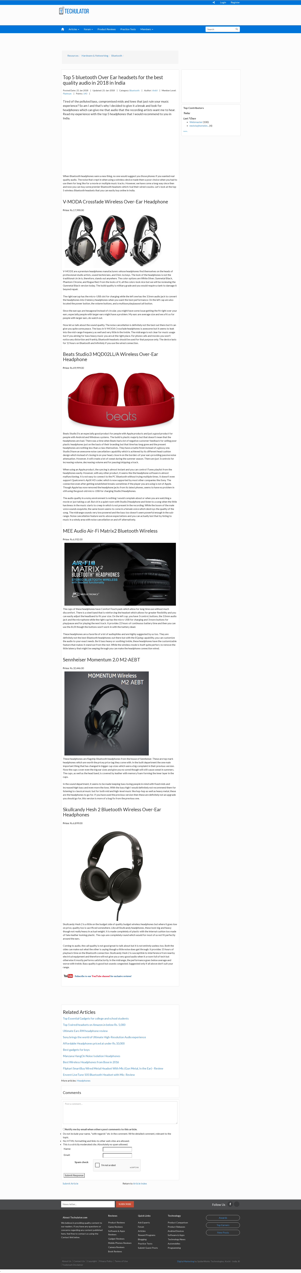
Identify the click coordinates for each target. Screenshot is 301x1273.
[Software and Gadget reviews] (74, 10)
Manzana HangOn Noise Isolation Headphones (91, 1056)
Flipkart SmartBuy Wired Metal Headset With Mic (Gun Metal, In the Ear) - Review (113, 1068)
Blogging (142, 1239)
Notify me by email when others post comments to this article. (101, 1129)
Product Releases (176, 1226)
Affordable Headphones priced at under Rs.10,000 (93, 1043)
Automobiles (174, 1243)
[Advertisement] (134, 41)
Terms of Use (121, 1261)
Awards (223, 1217)
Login (223, 2)
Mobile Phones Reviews (120, 1243)
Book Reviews (115, 1251)
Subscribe (125, 1204)
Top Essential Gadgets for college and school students (96, 1018)
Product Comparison (178, 1222)
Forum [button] (87, 29)
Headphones (83, 1080)
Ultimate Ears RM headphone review (85, 1031)
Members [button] (146, 29)
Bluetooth (116, 55)
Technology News (176, 1239)
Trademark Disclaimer (72, 1264)
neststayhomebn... (199, 125)
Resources (73, 55)
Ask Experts (144, 1222)
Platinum (67, 93)
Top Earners (223, 1225)
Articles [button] (73, 29)
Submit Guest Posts (148, 1247)
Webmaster (196, 121)
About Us (66, 1261)
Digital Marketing (185, 1261)
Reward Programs (146, 1235)
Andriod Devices (176, 1231)
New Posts (223, 1232)
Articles (142, 1231)
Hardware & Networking (95, 55)
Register (235, 2)
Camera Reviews (116, 1247)
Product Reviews (107, 29)
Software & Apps (176, 1235)
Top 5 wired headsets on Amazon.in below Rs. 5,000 (94, 1024)
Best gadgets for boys (76, 1049)
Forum (141, 1226)
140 (85, 93)
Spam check (81, 1162)
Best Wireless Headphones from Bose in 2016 (91, 1062)
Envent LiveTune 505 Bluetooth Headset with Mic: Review (99, 1074)
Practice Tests (128, 29)
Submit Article (70, 1183)
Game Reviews (115, 1226)
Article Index (140, 1183)
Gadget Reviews (116, 1238)
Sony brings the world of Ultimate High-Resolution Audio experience (104, 1037)
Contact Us (79, 1261)
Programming (174, 1247)
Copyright (92, 1261)
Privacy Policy (105, 1261)
